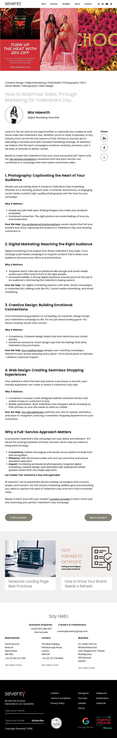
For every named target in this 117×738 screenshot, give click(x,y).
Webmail (100, 703)
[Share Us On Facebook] (104, 147)
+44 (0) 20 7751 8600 (52, 658)
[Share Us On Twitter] (104, 157)
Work (43, 4)
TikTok (81, 708)
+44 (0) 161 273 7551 (15, 658)
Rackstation (102, 698)
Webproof (101, 693)
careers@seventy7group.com (72, 631)
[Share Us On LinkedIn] (104, 138)
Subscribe (38, 720)
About (77, 4)
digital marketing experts (41, 285)
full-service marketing (47, 485)
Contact (88, 4)
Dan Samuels (41, 632)
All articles (20, 517)
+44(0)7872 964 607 (41, 628)
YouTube (82, 698)
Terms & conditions (61, 698)
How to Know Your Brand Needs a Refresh (85, 584)
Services (53, 4)
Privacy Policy (57, 703)
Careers (55, 693)
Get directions (13, 665)
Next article (97, 517)
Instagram (83, 693)
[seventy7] (15, 694)
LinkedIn (82, 703)
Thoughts (66, 4)
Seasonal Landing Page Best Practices (28, 584)
